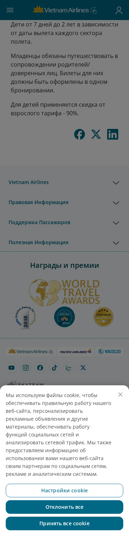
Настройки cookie (64, 490)
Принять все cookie (64, 523)
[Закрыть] (120, 394)
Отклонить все (65, 506)
